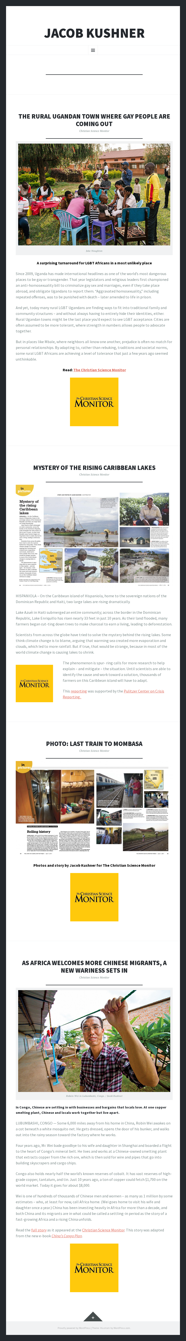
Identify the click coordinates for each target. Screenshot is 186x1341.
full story (38, 1230)
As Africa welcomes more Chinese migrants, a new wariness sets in (94, 966)
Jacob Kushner (94, 33)
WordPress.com (122, 1328)
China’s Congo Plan (67, 1235)
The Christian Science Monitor (99, 369)
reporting (79, 691)
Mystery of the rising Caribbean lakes (94, 468)
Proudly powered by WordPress (74, 1328)
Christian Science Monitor (94, 131)
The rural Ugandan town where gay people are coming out (94, 120)
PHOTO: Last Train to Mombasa (94, 744)
